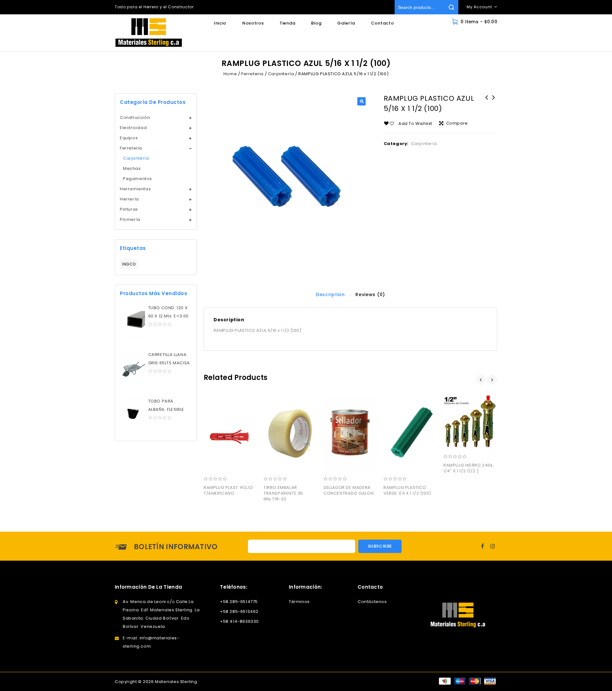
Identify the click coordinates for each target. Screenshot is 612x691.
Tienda (287, 23)
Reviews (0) (370, 294)
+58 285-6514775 (239, 602)
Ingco (129, 264)
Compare (457, 123)
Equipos (129, 138)
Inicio (220, 23)
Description (330, 294)
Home (230, 74)
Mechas (132, 168)
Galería (346, 23)
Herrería (129, 199)
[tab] (330, 294)
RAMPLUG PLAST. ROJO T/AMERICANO (493, 101)
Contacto (382, 23)
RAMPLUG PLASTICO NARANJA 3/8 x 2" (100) (486, 105)
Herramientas (135, 189)
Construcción (135, 117)
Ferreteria (252, 74)
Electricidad (133, 128)
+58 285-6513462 (239, 611)
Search (451, 7)
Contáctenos (372, 602)
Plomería (130, 219)
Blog (316, 23)
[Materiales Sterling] (149, 33)
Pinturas (129, 209)
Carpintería (281, 74)
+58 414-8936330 (239, 621)
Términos (299, 602)
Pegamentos (137, 179)
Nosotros (253, 23)
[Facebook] (482, 546)
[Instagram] (493, 546)
